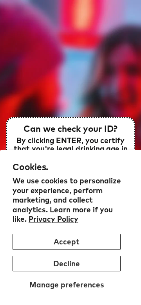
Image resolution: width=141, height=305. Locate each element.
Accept (67, 241)
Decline (66, 263)
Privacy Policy (53, 219)
